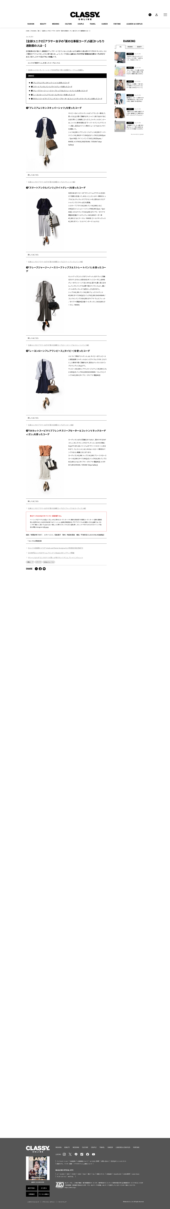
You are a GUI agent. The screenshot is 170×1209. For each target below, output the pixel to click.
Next (142, 1021)
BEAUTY (43, 24)
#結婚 (128, 1049)
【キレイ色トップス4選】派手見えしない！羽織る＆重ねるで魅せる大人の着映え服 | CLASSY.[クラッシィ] (135, 72)
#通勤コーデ (30, 562)
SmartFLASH (117, 1174)
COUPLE (81, 24)
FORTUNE (117, 24)
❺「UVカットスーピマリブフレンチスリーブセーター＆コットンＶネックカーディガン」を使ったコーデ (66, 98)
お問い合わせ (105, 1161)
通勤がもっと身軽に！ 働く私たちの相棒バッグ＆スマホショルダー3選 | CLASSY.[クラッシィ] (135, 85)
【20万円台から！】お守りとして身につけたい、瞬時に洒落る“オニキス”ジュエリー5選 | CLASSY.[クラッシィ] (45, 743)
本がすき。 (71, 1176)
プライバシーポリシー (48, 1202)
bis (94, 1174)
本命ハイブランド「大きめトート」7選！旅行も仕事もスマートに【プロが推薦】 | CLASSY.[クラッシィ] (45, 686)
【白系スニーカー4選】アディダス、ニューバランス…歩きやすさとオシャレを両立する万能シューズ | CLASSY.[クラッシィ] (86, 688)
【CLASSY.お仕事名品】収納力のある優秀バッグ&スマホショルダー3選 (45, 633)
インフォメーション (62, 1161)
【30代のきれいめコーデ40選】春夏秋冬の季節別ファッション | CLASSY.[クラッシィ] (45, 962)
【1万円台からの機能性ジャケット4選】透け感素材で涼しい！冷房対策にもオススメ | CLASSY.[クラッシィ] (86, 743)
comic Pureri (135, 1174)
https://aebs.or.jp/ (70, 1187)
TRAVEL (93, 24)
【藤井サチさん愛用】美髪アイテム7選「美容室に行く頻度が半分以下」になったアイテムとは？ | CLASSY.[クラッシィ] (135, 113)
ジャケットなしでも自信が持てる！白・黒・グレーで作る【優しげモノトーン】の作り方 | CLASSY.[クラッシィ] (86, 633)
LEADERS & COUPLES (134, 24)
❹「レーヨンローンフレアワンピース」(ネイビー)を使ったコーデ (53, 94)
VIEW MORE (129, 1124)
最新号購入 (91, 1065)
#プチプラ (38, 562)
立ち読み (91, 1072)
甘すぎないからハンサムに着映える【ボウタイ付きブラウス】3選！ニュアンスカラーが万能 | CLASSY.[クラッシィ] (86, 798)
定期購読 (91, 1079)
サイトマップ (62, 1202)
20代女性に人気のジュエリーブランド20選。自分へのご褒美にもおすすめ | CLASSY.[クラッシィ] (45, 852)
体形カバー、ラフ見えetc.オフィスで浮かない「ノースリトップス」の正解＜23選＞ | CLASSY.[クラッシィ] (86, 852)
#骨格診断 (140, 1053)
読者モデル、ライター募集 (64, 1164)
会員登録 (72, 1161)
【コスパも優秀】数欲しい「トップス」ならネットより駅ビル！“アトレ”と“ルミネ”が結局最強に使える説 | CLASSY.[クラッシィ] (86, 907)
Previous (137, 1021)
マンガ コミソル (61, 1176)
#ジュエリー (119, 1046)
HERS (79, 1174)
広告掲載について (83, 1161)
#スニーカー (136, 1049)
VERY (68, 1174)
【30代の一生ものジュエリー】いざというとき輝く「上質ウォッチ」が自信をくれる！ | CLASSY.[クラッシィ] (135, 58)
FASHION (30, 24)
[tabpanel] (85, 1003)
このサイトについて (33, 1202)
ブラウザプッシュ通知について (83, 1164)
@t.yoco (46, 527)
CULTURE (68, 24)
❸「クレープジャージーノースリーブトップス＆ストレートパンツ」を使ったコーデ (59, 90)
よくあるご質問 (94, 1161)
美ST (89, 1174)
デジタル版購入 (91, 1087)
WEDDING (55, 24)
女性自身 (109, 1174)
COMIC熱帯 (126, 1174)
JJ (57, 1174)
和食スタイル (100, 1174)
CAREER (105, 24)
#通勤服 (128, 1046)
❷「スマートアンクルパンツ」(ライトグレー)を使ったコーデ (51, 86)
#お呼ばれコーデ (137, 1046)
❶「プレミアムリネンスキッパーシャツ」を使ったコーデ (50, 82)
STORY (74, 1174)
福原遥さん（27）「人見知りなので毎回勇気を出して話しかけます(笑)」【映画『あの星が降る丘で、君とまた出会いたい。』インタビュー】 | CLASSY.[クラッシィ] (135, 99)
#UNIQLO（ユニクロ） (49, 562)
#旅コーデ (121, 1049)
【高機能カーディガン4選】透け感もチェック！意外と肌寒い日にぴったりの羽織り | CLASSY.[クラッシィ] (135, 127)
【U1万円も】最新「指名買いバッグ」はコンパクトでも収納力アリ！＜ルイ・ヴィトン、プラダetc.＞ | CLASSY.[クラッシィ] (45, 798)
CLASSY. (62, 1174)
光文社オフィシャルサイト (118, 1161)
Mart (84, 1174)
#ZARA (133, 1053)
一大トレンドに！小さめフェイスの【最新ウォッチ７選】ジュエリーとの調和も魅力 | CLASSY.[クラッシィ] (45, 906)
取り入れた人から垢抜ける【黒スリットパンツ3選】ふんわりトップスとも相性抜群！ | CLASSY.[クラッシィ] (87, 962)
